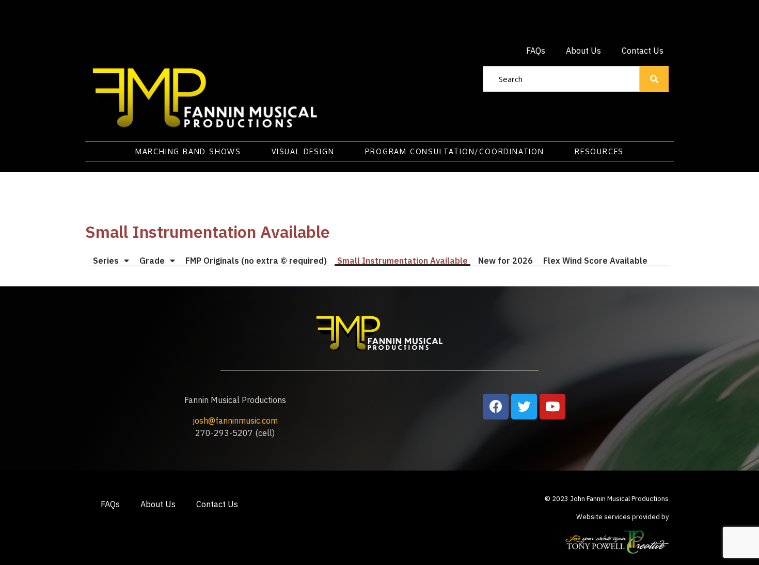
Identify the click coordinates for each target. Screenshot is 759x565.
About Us (583, 50)
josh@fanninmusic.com (235, 420)
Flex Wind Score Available (595, 260)
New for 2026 (505, 260)
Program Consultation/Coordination (454, 151)
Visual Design (303, 151)
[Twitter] (524, 406)
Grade (152, 260)
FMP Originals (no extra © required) (256, 260)
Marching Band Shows (188, 151)
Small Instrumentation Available (402, 260)
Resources (599, 151)
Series (106, 260)
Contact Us (642, 50)
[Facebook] (496, 406)
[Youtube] (552, 406)
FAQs (535, 50)
